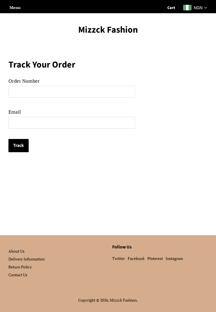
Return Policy (20, 267)
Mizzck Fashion (108, 29)
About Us (16, 251)
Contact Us (17, 274)
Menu (15, 7)
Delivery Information (26, 259)
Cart (171, 8)
